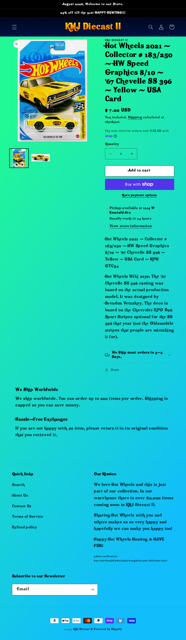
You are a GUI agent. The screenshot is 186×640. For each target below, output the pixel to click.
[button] (14, 27)
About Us (20, 496)
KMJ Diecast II (83, 629)
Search (18, 485)
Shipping (135, 117)
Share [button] (114, 369)
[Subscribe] (92, 589)
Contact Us (22, 507)
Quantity (112, 144)
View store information (131, 226)
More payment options (139, 195)
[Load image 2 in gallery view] (40, 158)
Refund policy (24, 528)
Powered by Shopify (108, 629)
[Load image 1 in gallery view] (19, 158)
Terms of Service (27, 517)
